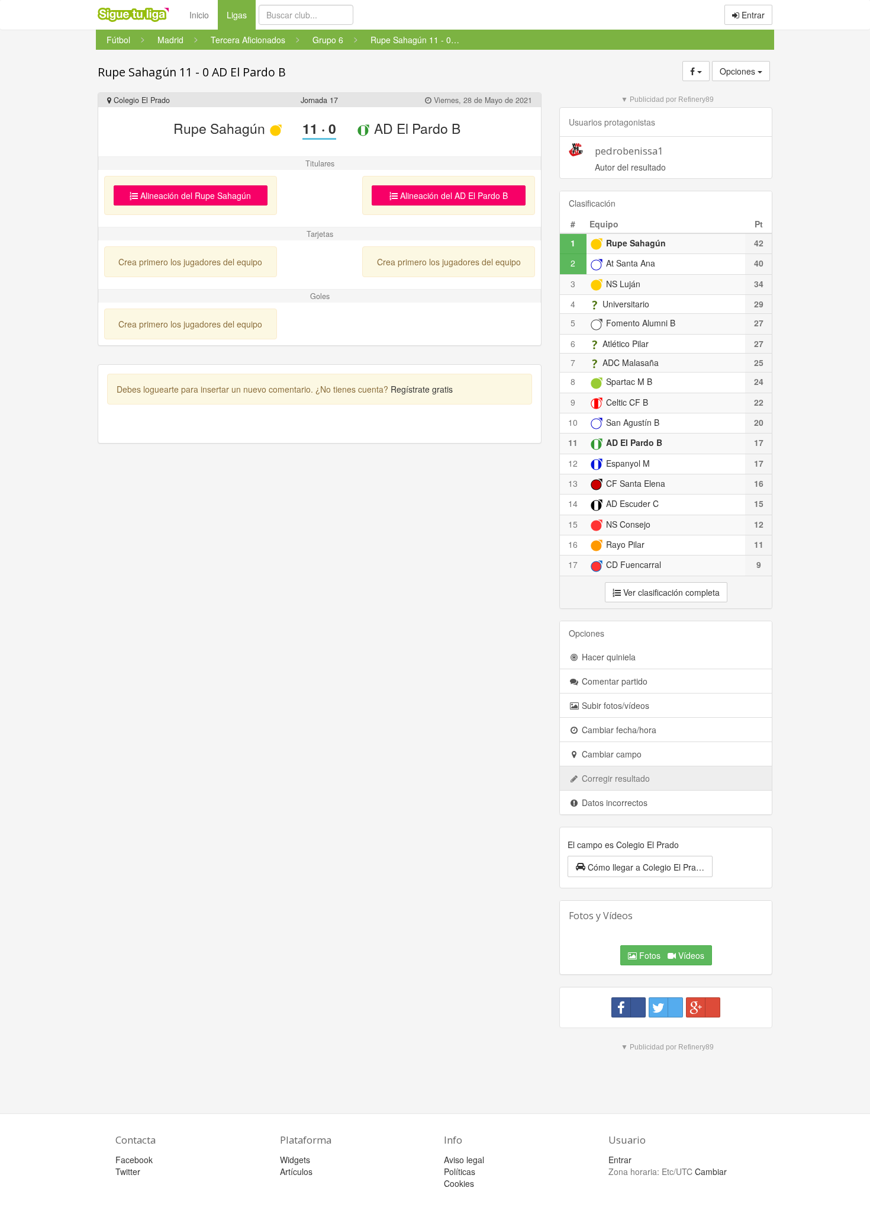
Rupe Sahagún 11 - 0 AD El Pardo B (192, 72)
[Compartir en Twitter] (666, 1007)
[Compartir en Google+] (703, 1007)
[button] (640, 866)
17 (573, 564)
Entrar (752, 15)
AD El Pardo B (415, 128)
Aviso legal (464, 1160)
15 (573, 524)
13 (573, 483)
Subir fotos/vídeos (614, 705)
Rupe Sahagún (221, 128)
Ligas (241, 14)
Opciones (739, 71)
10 (573, 422)
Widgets (295, 1160)
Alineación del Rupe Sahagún (194, 195)
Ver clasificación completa (670, 592)
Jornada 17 (319, 100)
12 (573, 463)
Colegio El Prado (140, 100)
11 (573, 442)
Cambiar (711, 1171)
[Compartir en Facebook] (628, 1007)
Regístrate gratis (422, 389)
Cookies (459, 1183)
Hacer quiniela (607, 657)
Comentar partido (613, 681)
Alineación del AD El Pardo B (453, 195)
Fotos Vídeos (670, 955)
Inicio (199, 15)
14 (573, 503)
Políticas (459, 1171)
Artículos (296, 1171)
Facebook (134, 1160)
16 (573, 544)
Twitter (127, 1171)
